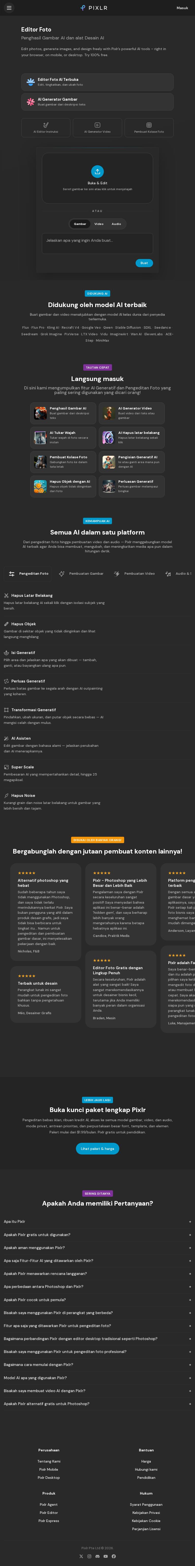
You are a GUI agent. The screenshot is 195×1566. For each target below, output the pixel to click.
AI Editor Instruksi (46, 131)
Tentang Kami (48, 1461)
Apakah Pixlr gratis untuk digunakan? (37, 1234)
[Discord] (97, 1556)
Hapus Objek (23, 624)
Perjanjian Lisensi (146, 1529)
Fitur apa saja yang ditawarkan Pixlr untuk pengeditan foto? (57, 1325)
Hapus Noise (23, 795)
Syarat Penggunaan (146, 1504)
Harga (146, 1461)
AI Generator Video (97, 131)
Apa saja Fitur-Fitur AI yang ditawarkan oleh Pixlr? (48, 1260)
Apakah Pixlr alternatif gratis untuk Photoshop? (46, 1403)
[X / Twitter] (81, 1556)
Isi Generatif (23, 652)
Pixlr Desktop (49, 1477)
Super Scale (22, 767)
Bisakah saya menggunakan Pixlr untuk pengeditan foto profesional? (65, 1351)
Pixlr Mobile (48, 1469)
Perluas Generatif (28, 681)
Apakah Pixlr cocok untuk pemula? (35, 1299)
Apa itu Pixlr (14, 1221)
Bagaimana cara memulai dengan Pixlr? (38, 1364)
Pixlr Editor (49, 1512)
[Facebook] (114, 1556)
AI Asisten (21, 738)
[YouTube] (106, 1556)
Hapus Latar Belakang (32, 595)
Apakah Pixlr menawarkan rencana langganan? (45, 1273)
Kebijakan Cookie (146, 1520)
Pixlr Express (49, 1520)
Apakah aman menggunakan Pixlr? (34, 1247)
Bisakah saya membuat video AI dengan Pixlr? (44, 1390)
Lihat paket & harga (97, 1148)
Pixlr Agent (49, 1504)
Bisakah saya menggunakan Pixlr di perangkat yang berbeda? (58, 1312)
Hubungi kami (146, 1469)
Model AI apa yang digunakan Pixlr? (35, 1377)
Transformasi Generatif (33, 709)
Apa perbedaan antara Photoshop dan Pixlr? (43, 1286)
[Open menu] (9, 8)
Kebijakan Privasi (146, 1512)
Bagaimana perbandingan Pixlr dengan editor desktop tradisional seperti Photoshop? (80, 1338)
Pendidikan (146, 1477)
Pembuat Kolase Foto (149, 131)
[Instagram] (89, 1556)
